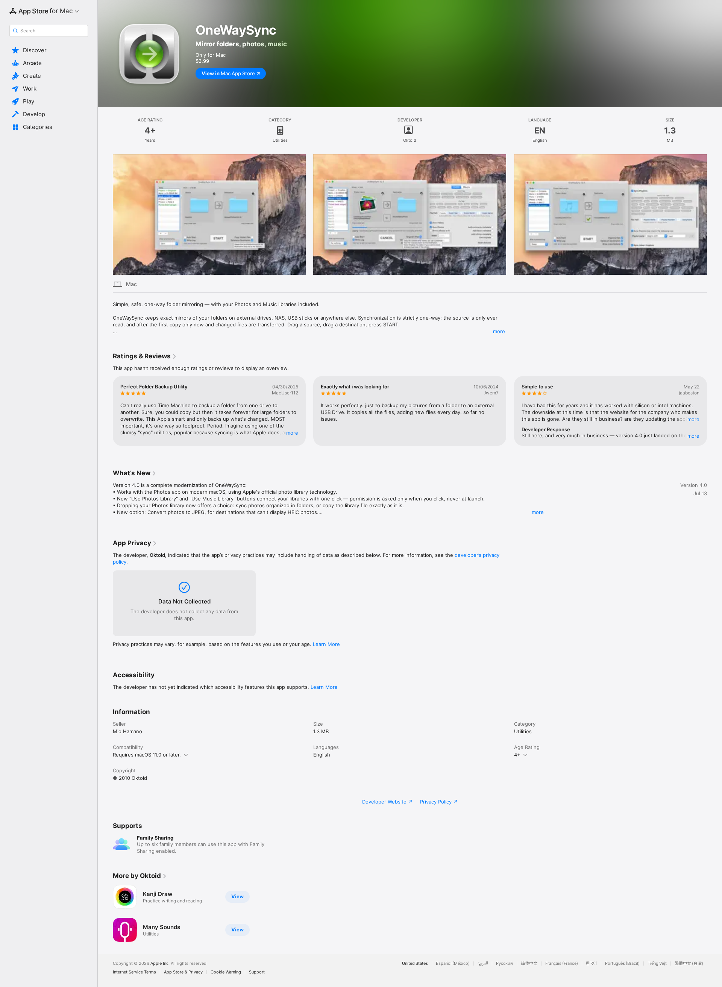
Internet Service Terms (134, 972)
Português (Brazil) (622, 963)
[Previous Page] (105, 411)
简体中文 (529, 963)
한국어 (591, 963)
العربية (483, 963)
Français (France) (561, 963)
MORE (292, 433)
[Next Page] (714, 411)
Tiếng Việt (657, 963)
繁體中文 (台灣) (689, 963)
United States (415, 963)
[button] (49, 50)
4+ (517, 755)
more (499, 331)
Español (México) (453, 963)
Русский (504, 963)
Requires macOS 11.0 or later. (147, 755)
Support (257, 972)
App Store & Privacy (183, 972)
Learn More (326, 644)
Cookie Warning (226, 972)
